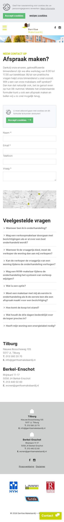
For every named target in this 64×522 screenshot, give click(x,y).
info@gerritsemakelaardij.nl (20, 360)
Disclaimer (40, 466)
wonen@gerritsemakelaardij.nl (22, 385)
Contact (48, 515)
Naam (7, 132)
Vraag (7, 168)
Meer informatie (48, 8)
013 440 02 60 (14, 381)
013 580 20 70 (14, 356)
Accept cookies (14, 15)
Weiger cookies (38, 15)
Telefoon (7, 155)
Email (7, 145)
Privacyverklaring (26, 466)
